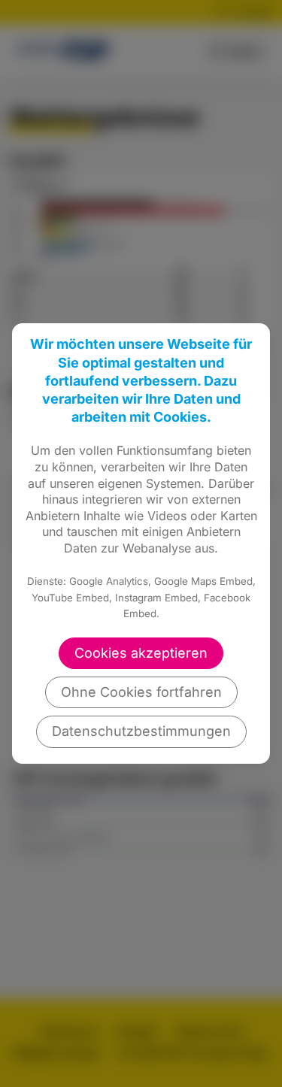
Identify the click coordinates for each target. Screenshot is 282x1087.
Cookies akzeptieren (141, 653)
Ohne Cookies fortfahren (141, 692)
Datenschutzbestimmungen (141, 731)
